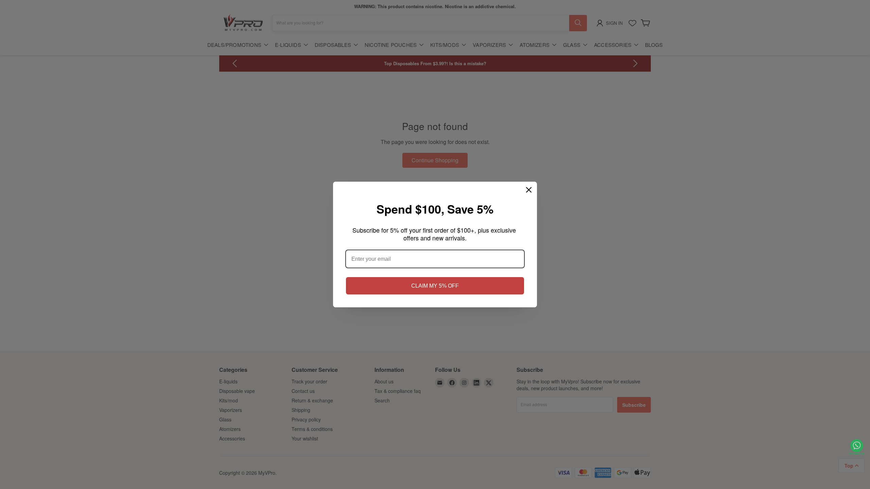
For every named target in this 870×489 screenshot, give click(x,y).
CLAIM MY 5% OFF (435, 286)
